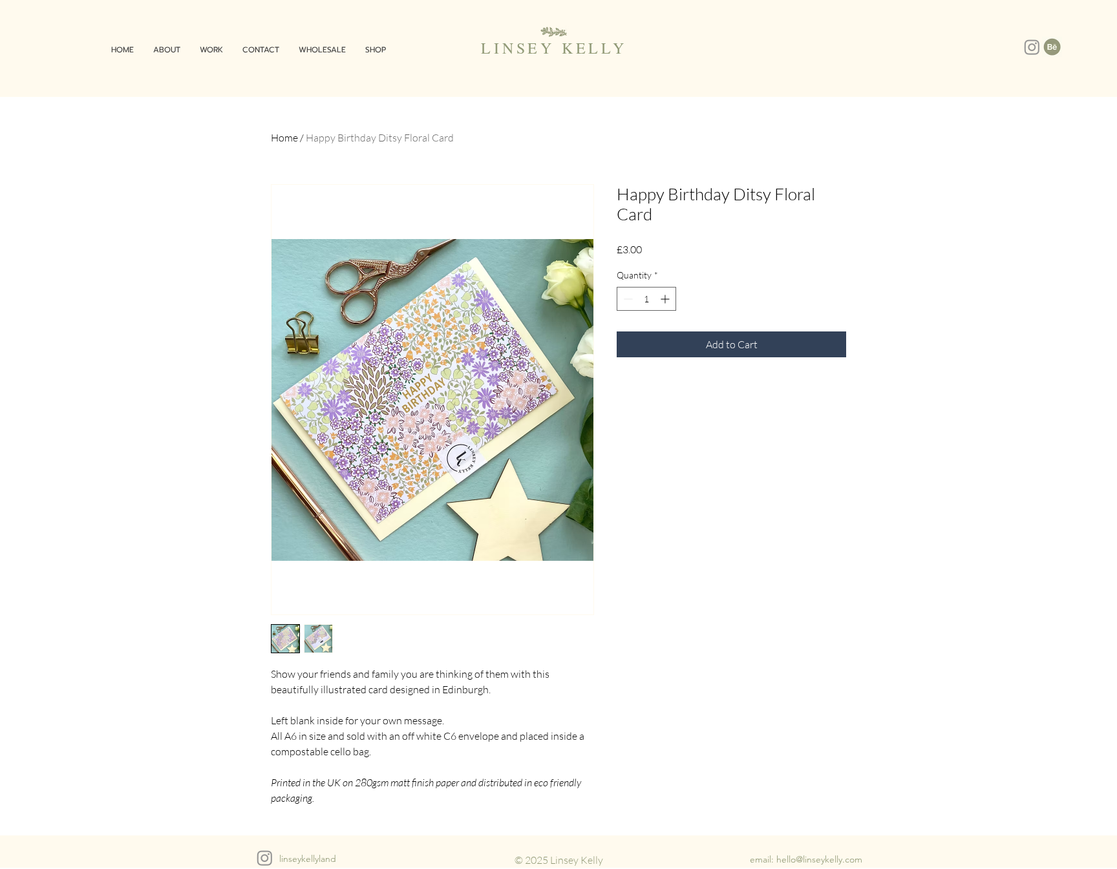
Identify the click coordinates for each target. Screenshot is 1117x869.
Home (284, 137)
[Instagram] (1032, 47)
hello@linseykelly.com (819, 859)
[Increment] (666, 299)
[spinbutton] (646, 299)
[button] (211, 49)
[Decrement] (627, 299)
